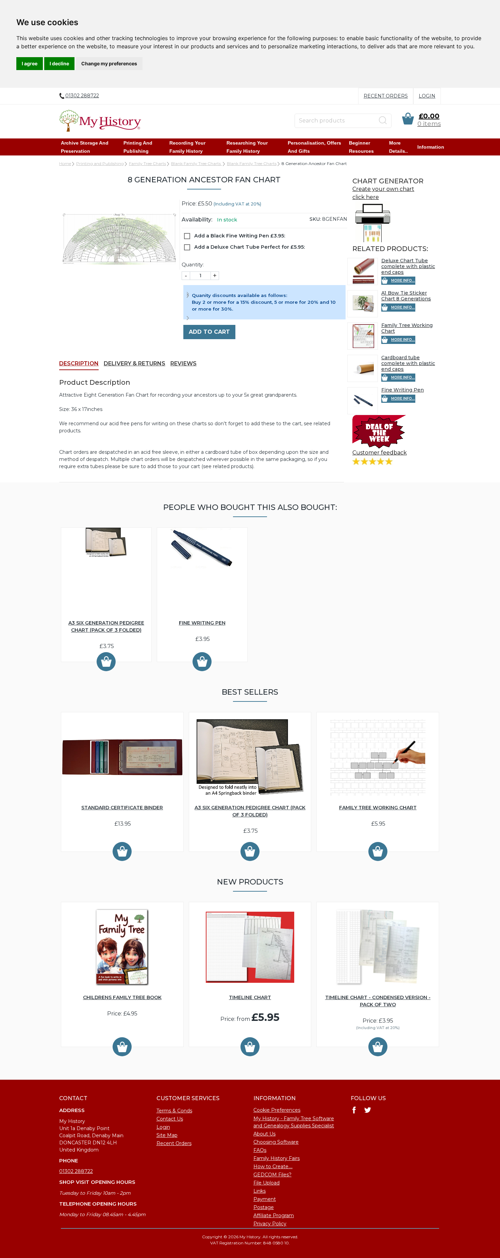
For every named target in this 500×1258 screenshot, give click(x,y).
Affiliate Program (273, 1215)
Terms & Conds (174, 1111)
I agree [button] (29, 63)
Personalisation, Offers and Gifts (314, 147)
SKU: (315, 219)
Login (427, 96)
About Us (264, 1134)
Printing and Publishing (137, 147)
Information (430, 147)
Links (259, 1191)
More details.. (398, 147)
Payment (264, 1199)
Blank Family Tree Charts (196, 163)
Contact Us (169, 1119)
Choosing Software (276, 1142)
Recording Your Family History (187, 147)
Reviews (183, 363)
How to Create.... (273, 1166)
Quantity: (193, 265)
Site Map (167, 1135)
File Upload (266, 1183)
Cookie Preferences (276, 1110)
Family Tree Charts (147, 163)
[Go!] (383, 120)
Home (65, 163)
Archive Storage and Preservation (85, 147)
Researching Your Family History (247, 147)
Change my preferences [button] (109, 63)
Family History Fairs (276, 1158)
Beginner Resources (361, 147)
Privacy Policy (269, 1224)
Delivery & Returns (134, 363)
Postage (263, 1207)
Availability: (197, 219)
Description (79, 363)
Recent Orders (386, 96)
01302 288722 (76, 1171)
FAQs (259, 1150)
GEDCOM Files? (272, 1175)
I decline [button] (59, 63)
